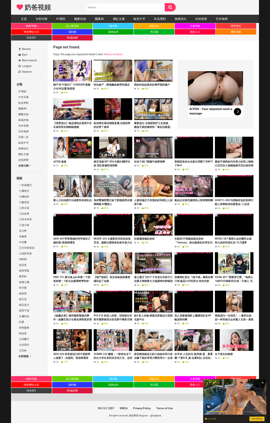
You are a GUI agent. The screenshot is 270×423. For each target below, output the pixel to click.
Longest (26, 66)
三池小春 (23, 225)
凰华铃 (22, 276)
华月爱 (22, 287)
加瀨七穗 (23, 282)
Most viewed (29, 60)
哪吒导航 (236, 31)
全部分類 (41, 19)
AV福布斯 (72, 37)
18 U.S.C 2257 (105, 408)
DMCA (123, 408)
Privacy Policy (142, 408)
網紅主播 (119, 19)
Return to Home (113, 54)
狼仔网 (113, 25)
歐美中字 (139, 19)
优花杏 (22, 264)
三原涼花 (23, 207)
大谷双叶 (23, 344)
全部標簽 (23, 356)
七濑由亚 (23, 196)
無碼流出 (180, 19)
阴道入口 (195, 31)
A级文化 (154, 25)
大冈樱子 (23, 339)
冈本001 (31, 37)
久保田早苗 (25, 253)
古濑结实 (23, 316)
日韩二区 (23, 137)
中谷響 (22, 242)
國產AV (99, 19)
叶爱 (21, 322)
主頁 (24, 19)
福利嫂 (72, 31)
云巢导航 (195, 25)
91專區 (60, 19)
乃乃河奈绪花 (26, 247)
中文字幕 (23, 97)
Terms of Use (164, 408)
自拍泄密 (201, 19)
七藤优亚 (23, 202)
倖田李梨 (23, 270)
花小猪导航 (72, 25)
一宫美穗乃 (25, 185)
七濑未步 (23, 190)
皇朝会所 (113, 31)
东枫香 (22, 236)
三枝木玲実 (25, 219)
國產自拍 (80, 19)
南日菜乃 (23, 304)
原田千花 (23, 310)
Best (24, 54)
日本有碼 (23, 125)
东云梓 (22, 230)
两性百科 (236, 25)
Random (26, 71)
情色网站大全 (31, 31)
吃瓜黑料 (160, 19)
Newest (26, 48)
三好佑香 (23, 213)
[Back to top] (258, 412)
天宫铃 (22, 350)
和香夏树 (23, 327)
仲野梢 (22, 259)
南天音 (22, 299)
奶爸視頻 (37, 7)
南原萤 (22, 293)
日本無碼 (222, 19)
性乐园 (154, 31)
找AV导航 (31, 25)
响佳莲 (22, 333)
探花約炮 (23, 119)
